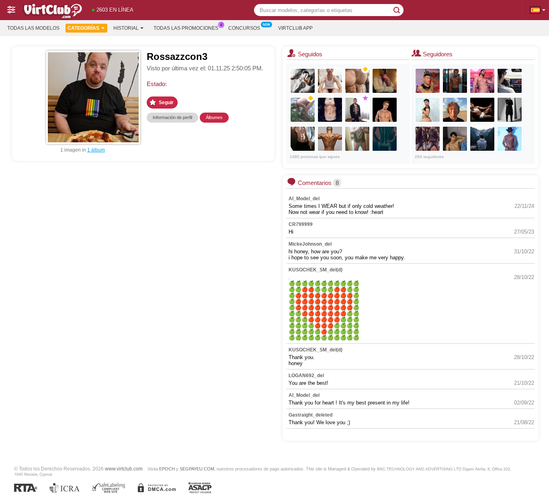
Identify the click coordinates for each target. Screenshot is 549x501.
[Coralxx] (509, 81)
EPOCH (167, 468)
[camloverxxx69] (302, 81)
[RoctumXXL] (384, 81)
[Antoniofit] (509, 110)
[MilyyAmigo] (384, 139)
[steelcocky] (302, 139)
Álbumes (214, 117)
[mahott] (330, 81)
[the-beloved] (427, 139)
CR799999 (301, 224)
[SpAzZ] (455, 81)
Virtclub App (295, 28)
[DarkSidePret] (330, 139)
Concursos (244, 28)
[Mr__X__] (357, 139)
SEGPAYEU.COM (197, 468)
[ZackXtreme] (455, 139)
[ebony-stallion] (509, 139)
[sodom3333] (482, 81)
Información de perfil (172, 117)
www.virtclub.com (124, 468)
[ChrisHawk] (427, 110)
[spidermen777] (330, 110)
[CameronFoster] (384, 110)
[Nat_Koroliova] (357, 110)
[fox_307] (357, 81)
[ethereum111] (482, 110)
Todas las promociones (186, 28)
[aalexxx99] (427, 81)
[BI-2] (302, 110)
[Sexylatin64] (482, 139)
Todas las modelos (33, 28)
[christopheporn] (455, 110)
